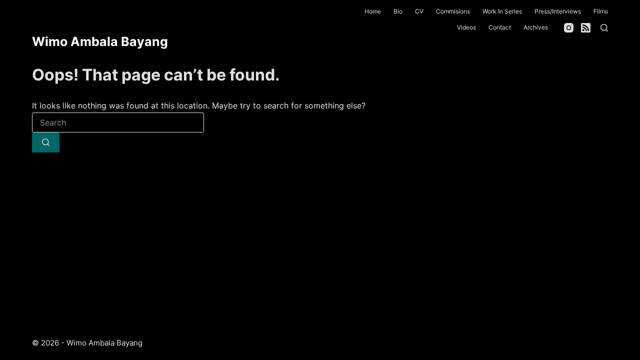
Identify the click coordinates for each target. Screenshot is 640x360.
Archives (536, 27)
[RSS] (585, 27)
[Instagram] (569, 27)
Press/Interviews (557, 11)
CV (419, 11)
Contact (499, 27)
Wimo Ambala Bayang (100, 41)
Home (372, 11)
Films (601, 11)
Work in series (502, 11)
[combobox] (118, 122)
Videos (466, 27)
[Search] (604, 28)
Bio (398, 11)
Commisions (453, 11)
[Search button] (46, 142)
